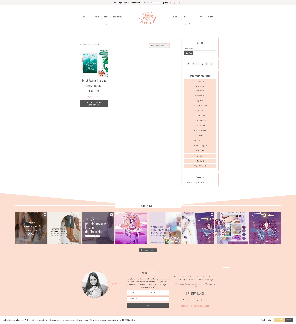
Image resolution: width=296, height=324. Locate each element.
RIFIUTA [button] (289, 320)
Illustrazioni (200, 156)
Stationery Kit (200, 125)
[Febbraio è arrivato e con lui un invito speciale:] (131, 228)
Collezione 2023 (200, 96)
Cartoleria (200, 86)
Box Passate (200, 91)
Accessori (200, 81)
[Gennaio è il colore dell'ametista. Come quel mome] (265, 228)
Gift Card (200, 161)
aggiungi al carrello (94, 103)
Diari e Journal (200, 120)
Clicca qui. (173, 2)
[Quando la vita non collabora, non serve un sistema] (31, 228)
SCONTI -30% (200, 166)
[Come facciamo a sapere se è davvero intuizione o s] (98, 228)
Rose (148, 18)
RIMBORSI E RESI (201, 306)
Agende (200, 100)
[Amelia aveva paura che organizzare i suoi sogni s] (165, 228)
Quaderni (200, 110)
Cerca (188, 53)
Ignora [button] (179, 2)
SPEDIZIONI (186, 306)
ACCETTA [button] (279, 320)
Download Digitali (200, 145)
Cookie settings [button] (267, 320)
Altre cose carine (200, 140)
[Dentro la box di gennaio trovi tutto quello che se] (198, 228)
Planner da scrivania (200, 105)
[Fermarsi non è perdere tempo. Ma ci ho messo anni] (64, 228)
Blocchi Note (200, 115)
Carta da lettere (200, 130)
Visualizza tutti (200, 150)
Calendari (200, 135)
